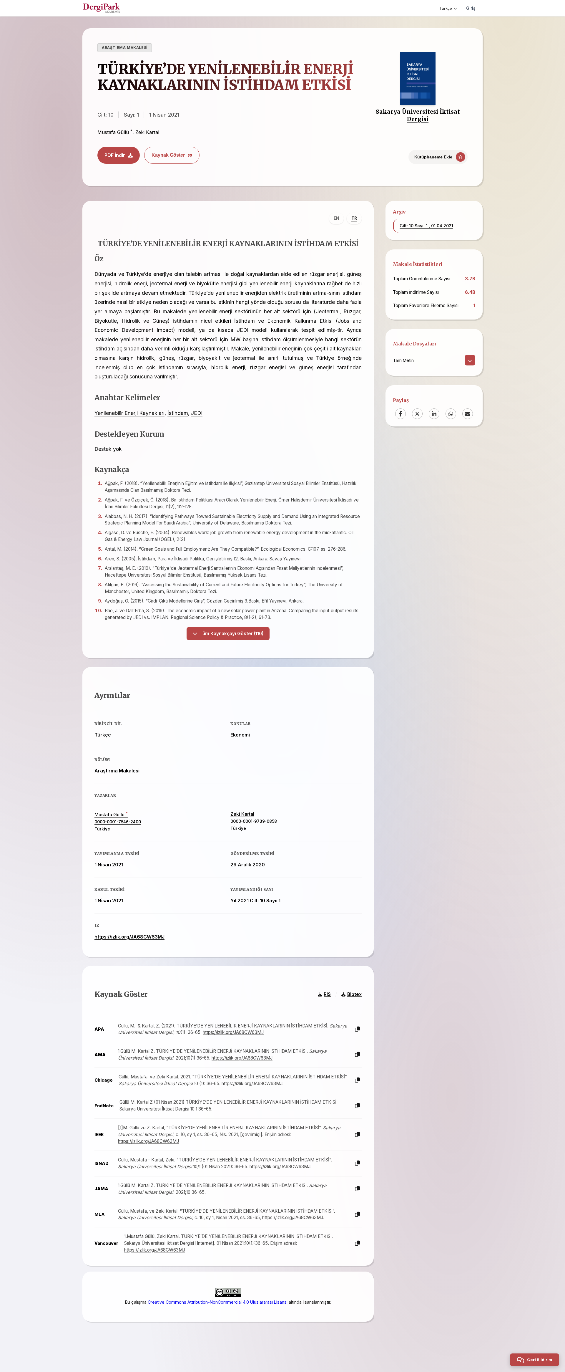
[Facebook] (400, 413)
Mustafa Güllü (113, 132)
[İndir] (470, 360)
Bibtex (354, 994)
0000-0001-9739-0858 (253, 821)
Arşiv (399, 212)
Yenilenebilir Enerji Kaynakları (129, 413)
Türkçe (445, 8)
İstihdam (177, 413)
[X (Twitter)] (417, 413)
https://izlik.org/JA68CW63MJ (129, 937)
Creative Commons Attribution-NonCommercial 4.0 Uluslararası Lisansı (218, 1302)
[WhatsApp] (451, 413)
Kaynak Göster (168, 155)
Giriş (471, 8)
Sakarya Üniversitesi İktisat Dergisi (418, 115)
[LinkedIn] (434, 413)
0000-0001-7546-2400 (117, 822)
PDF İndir (114, 155)
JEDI (196, 413)
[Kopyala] (357, 1029)
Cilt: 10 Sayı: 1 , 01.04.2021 (426, 225)
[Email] (467, 413)
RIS (327, 994)
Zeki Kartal (147, 132)
